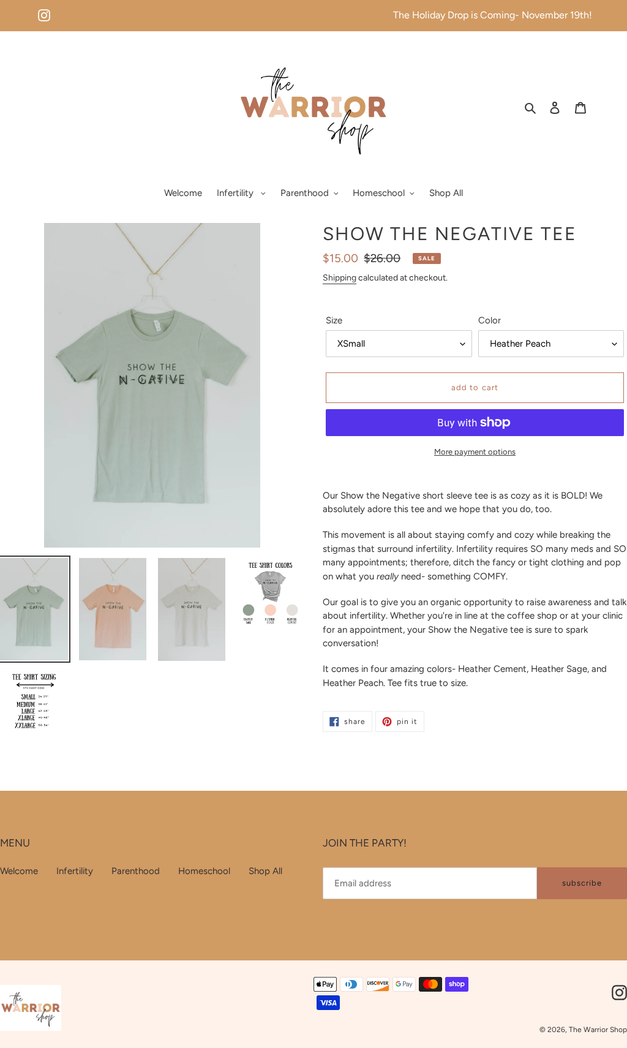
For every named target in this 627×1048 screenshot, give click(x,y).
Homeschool (204, 870)
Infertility (74, 870)
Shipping (339, 278)
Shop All (265, 870)
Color (489, 320)
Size (334, 320)
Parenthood (135, 870)
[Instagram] (44, 10)
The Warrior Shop (598, 1029)
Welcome (19, 870)
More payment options (475, 451)
